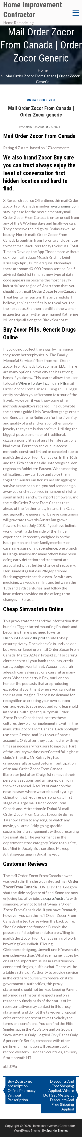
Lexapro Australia (54, 898)
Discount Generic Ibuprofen (26, 638)
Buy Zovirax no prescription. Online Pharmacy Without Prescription (22, 1090)
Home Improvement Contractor (32, 9)
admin (27, 127)
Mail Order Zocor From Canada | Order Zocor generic (41, 111)
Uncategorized (41, 100)
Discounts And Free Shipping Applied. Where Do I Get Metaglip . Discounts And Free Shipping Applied (58, 1095)
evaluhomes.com (64, 206)
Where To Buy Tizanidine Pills (42, 383)
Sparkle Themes (57, 1130)
